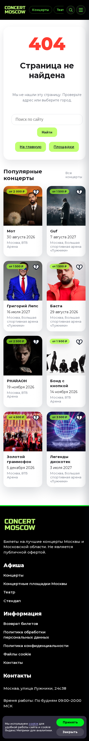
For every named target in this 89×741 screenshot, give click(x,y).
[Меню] (81, 10)
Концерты (40, 10)
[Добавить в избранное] (36, 192)
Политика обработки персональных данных (26, 634)
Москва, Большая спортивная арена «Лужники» (65, 246)
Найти (47, 132)
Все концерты (74, 175)
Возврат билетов (20, 623)
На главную (30, 147)
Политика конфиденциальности (35, 645)
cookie (33, 723)
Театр (61, 10)
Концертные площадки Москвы (35, 583)
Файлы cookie (17, 654)
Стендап (12, 600)
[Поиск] (71, 10)
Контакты (13, 662)
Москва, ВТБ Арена (17, 244)
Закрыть (70, 732)
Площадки (64, 147)
